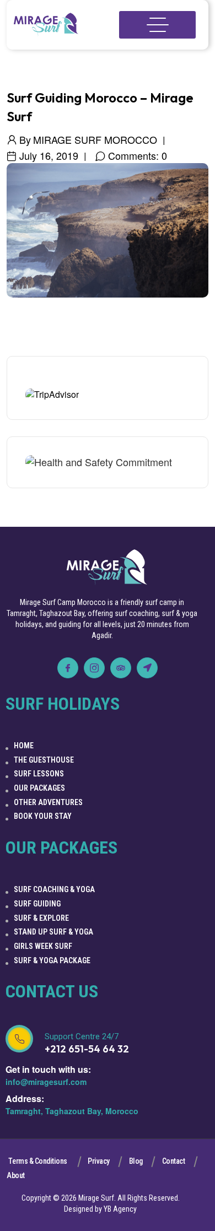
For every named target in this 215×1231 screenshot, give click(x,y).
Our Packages (39, 788)
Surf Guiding (37, 903)
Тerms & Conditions (37, 1161)
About (16, 1175)
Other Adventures (48, 802)
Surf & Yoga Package (52, 960)
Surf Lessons (39, 773)
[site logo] (46, 25)
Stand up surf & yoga (53, 931)
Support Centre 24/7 (82, 1036)
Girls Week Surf (43, 946)
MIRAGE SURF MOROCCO (95, 139)
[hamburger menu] (157, 25)
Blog (136, 1161)
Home (24, 745)
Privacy (99, 1161)
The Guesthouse (44, 759)
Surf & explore (41, 918)
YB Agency (120, 1209)
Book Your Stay (43, 816)
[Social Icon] (67, 667)
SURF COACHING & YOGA (54, 889)
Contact (173, 1161)
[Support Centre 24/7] (19, 1038)
